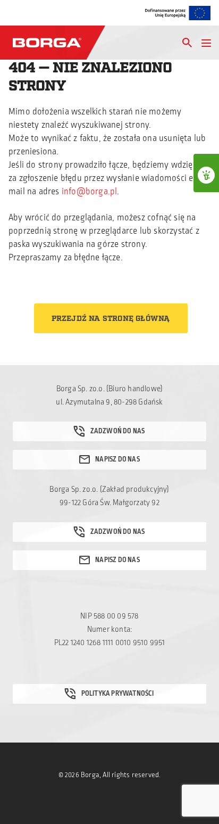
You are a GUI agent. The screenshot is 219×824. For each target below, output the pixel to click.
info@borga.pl (89, 191)
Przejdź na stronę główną (111, 319)
